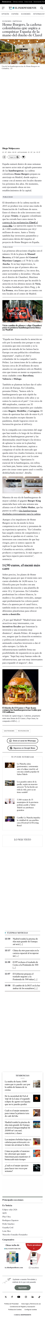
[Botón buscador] (42, 8)
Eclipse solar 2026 (9, 1210)
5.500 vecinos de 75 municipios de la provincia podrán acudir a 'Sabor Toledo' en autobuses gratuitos (27, 805)
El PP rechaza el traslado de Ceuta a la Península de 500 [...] (25, 965)
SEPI (4, 1213)
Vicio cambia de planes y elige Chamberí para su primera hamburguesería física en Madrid (22, 327)
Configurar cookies (30, 1309)
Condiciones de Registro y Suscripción (22, 1306)
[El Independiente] (22, 8)
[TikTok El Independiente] (39, 1297)
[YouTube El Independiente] (18, 1297)
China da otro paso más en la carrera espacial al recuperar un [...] (26, 953)
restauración (23, 731)
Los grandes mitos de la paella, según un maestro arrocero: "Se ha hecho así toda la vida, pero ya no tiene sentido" (27, 787)
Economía (26, 14)
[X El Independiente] (6, 1297)
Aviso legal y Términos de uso (31, 1304)
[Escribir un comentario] (23, 157)
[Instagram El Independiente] (26, 1297)
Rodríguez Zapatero (10, 1220)
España (15, 14)
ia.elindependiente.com (14, 1267)
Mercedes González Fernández (14, 1235)
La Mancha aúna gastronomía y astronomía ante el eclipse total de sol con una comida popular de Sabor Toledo (28, 769)
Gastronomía (9, 731)
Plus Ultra (6, 1217)
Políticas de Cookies (15, 1309)
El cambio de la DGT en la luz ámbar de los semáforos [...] (26, 986)
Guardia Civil (7, 1227)
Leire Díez (6, 1231)
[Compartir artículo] (4, 157)
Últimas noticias (18, 2)
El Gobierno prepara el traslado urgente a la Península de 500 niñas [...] (25, 977)
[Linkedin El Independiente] (33, 1297)
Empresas (17, 21)
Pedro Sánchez (8, 1224)
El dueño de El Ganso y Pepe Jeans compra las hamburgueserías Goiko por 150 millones (21, 710)
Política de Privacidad (11, 1304)
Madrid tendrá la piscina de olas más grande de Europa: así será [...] (25, 942)
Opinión (5, 14)
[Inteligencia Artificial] (12, 1263)
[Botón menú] (3, 8)
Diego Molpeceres (11, 148)
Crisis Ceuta (28, 2)
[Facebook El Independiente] (12, 1297)
